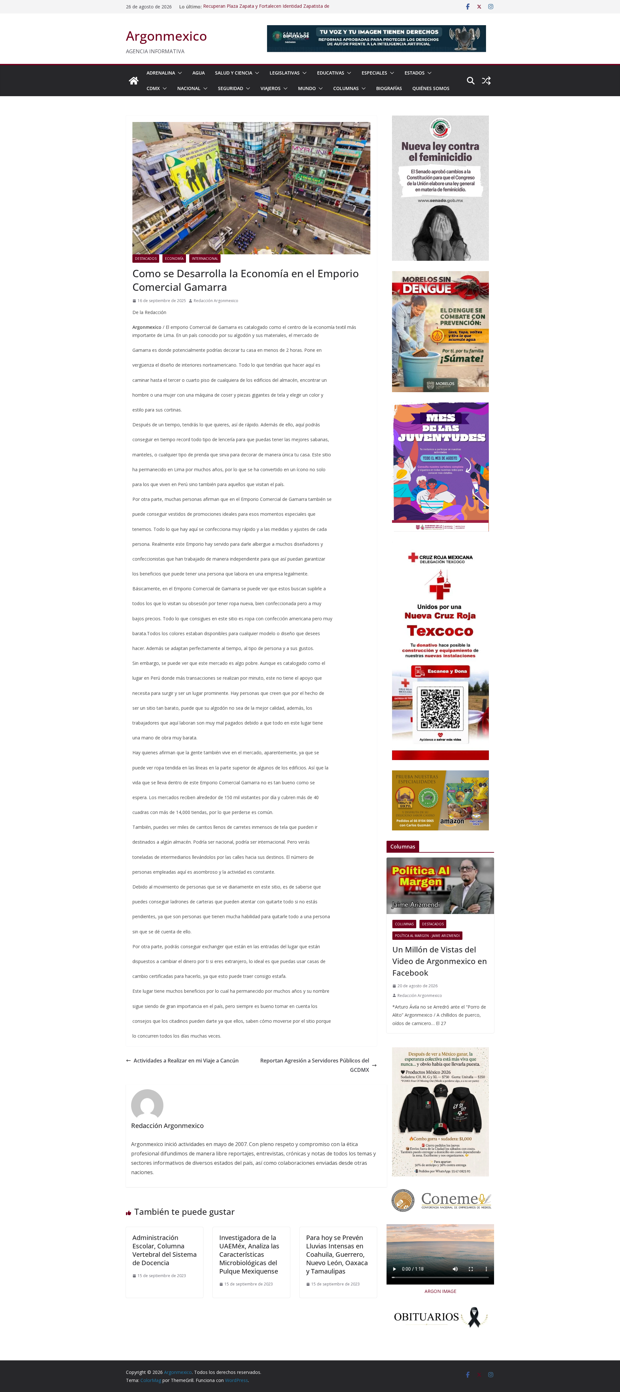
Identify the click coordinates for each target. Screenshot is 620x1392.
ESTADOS (415, 73)
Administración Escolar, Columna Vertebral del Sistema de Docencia (164, 1250)
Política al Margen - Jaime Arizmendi (427, 935)
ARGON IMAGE (440, 1291)
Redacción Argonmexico (216, 300)
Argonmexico (166, 36)
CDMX (153, 88)
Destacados (146, 258)
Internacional (205, 258)
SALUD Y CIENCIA (233, 73)
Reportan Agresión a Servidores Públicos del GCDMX (314, 1065)
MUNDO (307, 88)
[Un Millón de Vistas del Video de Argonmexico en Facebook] (440, 886)
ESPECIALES (374, 73)
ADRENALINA (161, 73)
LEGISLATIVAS (285, 73)
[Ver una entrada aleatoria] (486, 80)
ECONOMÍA (174, 258)
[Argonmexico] (133, 80)
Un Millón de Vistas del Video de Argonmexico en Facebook (439, 961)
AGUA (198, 73)
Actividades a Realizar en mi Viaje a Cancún (186, 1060)
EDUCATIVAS (330, 73)
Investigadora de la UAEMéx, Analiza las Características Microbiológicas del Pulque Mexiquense (249, 1254)
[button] (178, 72)
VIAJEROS (271, 88)
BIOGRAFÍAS (389, 88)
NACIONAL (189, 88)
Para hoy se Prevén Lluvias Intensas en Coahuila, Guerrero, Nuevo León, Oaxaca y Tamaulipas (337, 1254)
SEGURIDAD (230, 88)
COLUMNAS (346, 88)
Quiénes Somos (431, 88)
